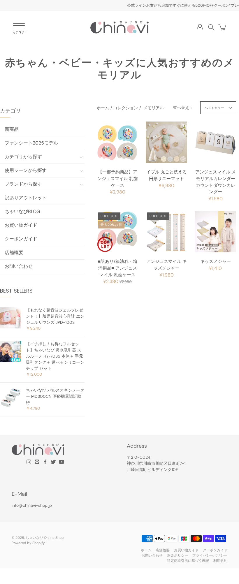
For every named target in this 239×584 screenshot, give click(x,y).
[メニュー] (19, 28)
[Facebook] (45, 462)
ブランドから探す (23, 184)
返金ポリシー (177, 555)
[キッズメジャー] (215, 231)
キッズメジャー (215, 261)
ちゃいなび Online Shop (45, 537)
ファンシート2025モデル (31, 143)
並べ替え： (183, 107)
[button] (211, 27)
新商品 (12, 129)
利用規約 (220, 560)
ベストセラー (214, 107)
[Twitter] (53, 462)
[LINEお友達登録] (37, 462)
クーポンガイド (21, 239)
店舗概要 (14, 252)
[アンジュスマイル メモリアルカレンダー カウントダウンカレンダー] (215, 142)
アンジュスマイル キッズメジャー (166, 264)
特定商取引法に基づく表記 (188, 560)
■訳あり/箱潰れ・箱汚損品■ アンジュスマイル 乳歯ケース (117, 268)
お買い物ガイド (21, 225)
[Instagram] (28, 462)
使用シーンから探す (26, 170)
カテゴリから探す (23, 157)
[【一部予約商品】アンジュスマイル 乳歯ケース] (117, 142)
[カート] (222, 27)
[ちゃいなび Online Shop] (119, 27)
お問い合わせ (19, 266)
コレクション (125, 107)
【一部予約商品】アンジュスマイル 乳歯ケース (117, 178)
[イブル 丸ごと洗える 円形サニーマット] (166, 142)
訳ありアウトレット (26, 198)
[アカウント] (200, 27)
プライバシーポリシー (209, 555)
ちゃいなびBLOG (22, 211)
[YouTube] (61, 462)
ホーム (103, 107)
